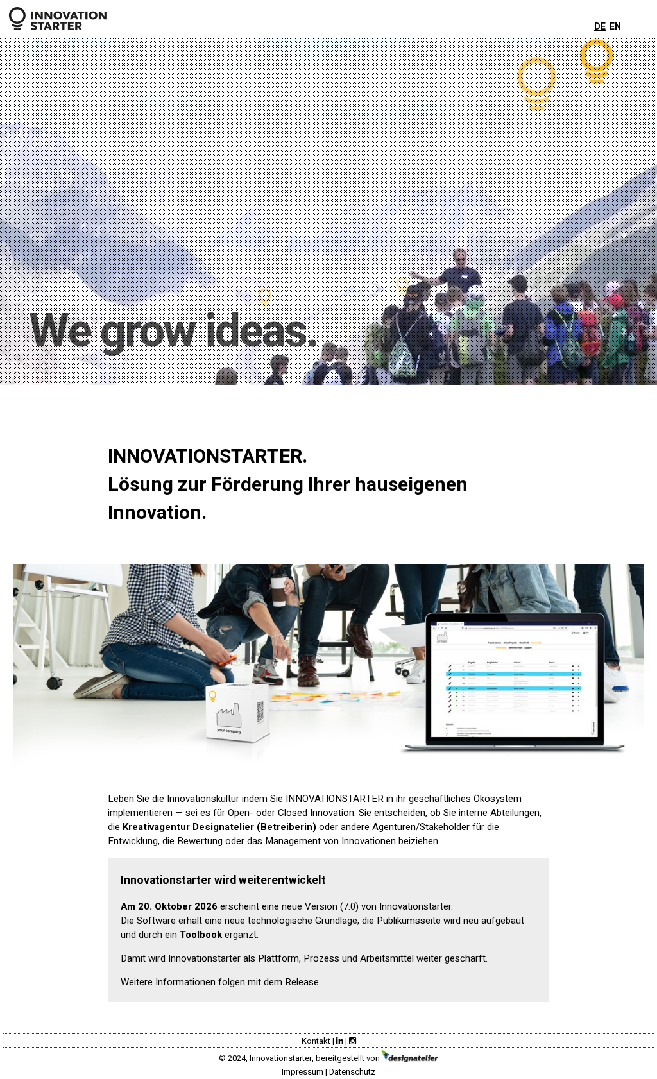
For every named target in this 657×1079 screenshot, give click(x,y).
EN (615, 26)
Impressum (302, 1072)
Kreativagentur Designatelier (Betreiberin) (219, 827)
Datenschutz (352, 1072)
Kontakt (316, 1041)
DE (600, 26)
